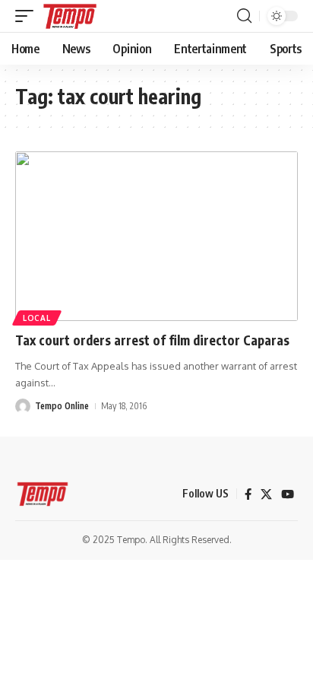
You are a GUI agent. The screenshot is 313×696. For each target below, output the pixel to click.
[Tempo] (70, 16)
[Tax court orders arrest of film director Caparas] (156, 236)
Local (37, 318)
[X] (266, 494)
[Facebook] (248, 494)
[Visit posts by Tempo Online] (22, 406)
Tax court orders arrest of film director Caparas (152, 340)
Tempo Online (62, 406)
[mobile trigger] (28, 16)
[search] (244, 16)
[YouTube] (287, 494)
